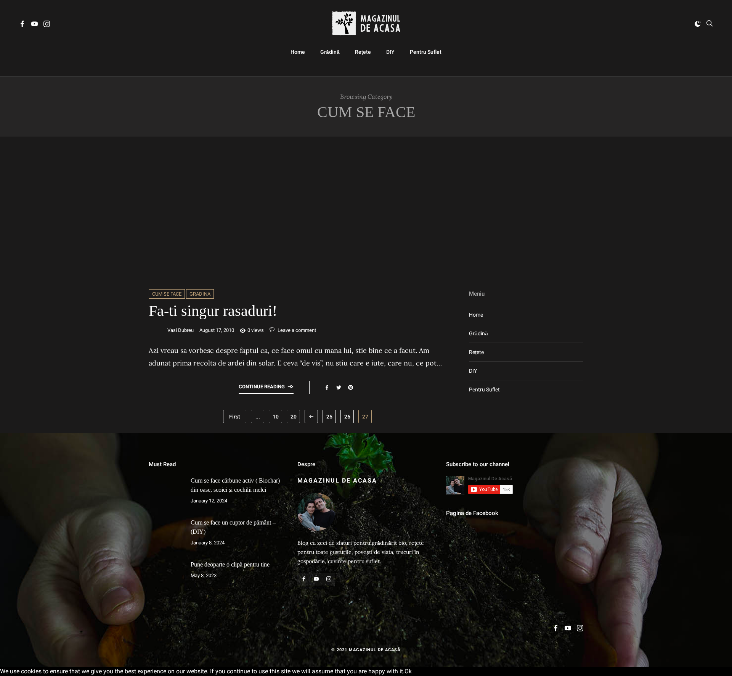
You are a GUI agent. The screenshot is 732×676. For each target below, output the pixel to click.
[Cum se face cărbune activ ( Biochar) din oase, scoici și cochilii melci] (166, 493)
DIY (390, 52)
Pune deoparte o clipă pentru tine (230, 564)
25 (329, 417)
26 (347, 417)
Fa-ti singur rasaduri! (213, 310)
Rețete (363, 52)
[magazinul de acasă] (366, 23)
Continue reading (262, 387)
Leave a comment (296, 330)
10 (276, 417)
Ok (408, 671)
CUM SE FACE (166, 294)
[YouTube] (34, 25)
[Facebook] (22, 25)
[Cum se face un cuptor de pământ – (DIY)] (166, 535)
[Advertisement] (366, 212)
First (234, 417)
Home (298, 52)
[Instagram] (46, 25)
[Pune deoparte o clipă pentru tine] (166, 577)
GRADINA (199, 294)
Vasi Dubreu (180, 330)
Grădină (330, 52)
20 (294, 417)
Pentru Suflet (425, 52)
